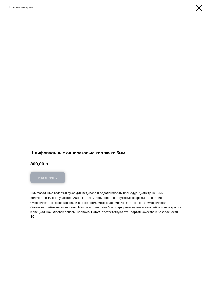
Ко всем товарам (21, 7)
